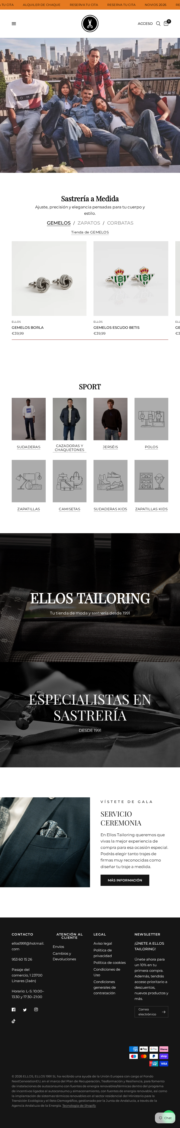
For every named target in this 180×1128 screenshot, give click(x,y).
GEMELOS (59, 223)
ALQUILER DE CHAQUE (51, 4)
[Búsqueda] (158, 24)
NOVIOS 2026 (165, 4)
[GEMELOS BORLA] (49, 278)
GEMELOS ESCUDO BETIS (116, 327)
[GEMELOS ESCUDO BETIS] (131, 278)
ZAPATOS (89, 223)
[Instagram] (39, 1009)
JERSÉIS (110, 447)
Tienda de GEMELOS (90, 232)
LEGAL (100, 934)
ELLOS (16, 321)
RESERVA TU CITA (93, 4)
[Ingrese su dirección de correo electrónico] (163, 1011)
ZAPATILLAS (28, 509)
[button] (125, 880)
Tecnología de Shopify (79, 1105)
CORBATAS (120, 223)
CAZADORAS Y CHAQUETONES (69, 448)
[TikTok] (17, 1021)
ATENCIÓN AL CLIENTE (69, 936)
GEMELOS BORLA (28, 327)
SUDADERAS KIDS (110, 509)
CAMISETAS (69, 509)
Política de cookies (110, 962)
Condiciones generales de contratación (105, 987)
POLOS (151, 447)
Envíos (58, 946)
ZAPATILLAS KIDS (151, 509)
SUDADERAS (28, 447)
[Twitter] (28, 1010)
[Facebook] (17, 1009)
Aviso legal (103, 943)
